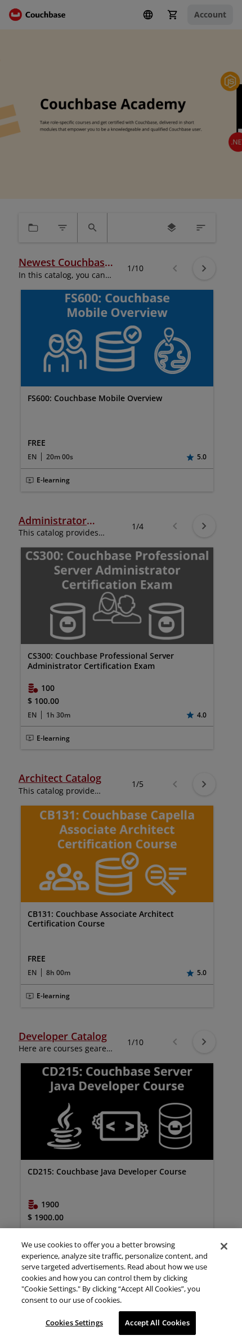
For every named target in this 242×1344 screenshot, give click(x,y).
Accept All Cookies (157, 1322)
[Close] (224, 1246)
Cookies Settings (74, 1322)
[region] (121, 1286)
